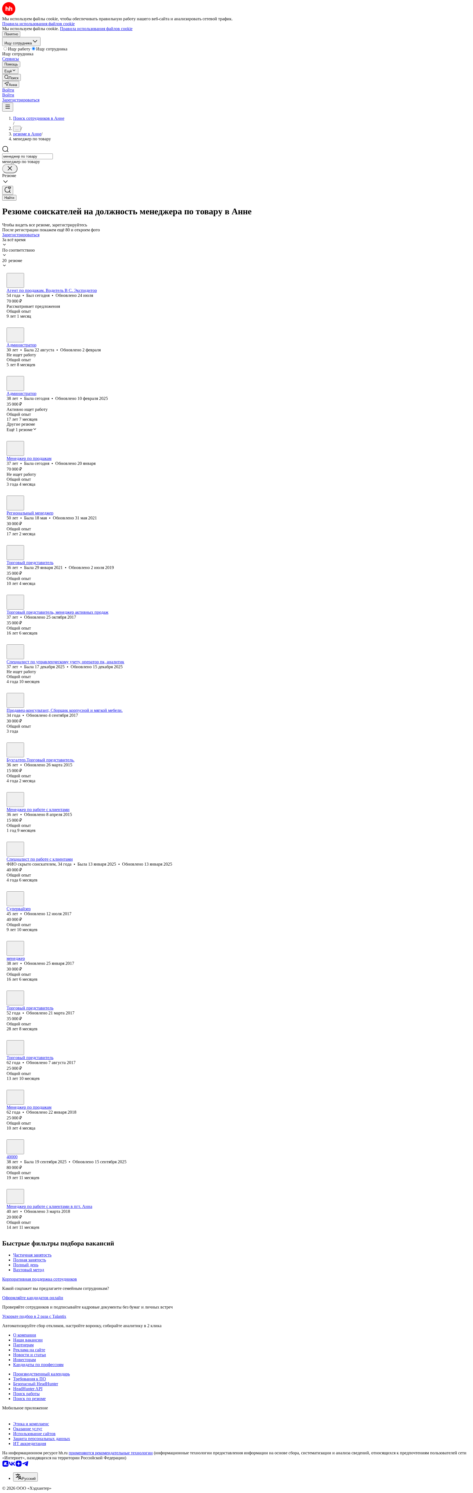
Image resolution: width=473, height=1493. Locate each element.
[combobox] (27, 156)
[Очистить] (10, 168)
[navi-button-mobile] (7, 107)
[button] (8, 90)
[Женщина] (15, 335)
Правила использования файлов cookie (96, 28)
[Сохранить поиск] (7, 190)
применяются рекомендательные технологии (111, 1453)
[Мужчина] (15, 280)
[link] (11, 77)
